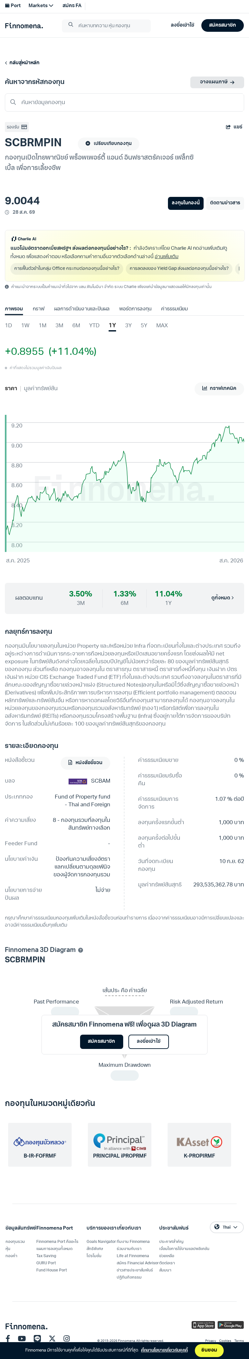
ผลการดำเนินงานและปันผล (81, 309)
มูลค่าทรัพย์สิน (41, 388)
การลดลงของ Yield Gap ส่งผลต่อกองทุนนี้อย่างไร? (179, 268)
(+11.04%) (70, 352)
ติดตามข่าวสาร (225, 203)
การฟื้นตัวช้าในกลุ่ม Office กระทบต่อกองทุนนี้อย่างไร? (66, 268)
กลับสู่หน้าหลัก (23, 63)
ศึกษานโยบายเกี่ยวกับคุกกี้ (164, 1350)
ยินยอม (209, 1350)
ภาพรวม (14, 309)
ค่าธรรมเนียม (174, 309)
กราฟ (38, 309)
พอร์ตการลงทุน (135, 309)
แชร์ (237, 127)
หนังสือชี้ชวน (88, 763)
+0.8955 (24, 352)
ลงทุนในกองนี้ (185, 203)
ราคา (11, 388)
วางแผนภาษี (214, 82)
